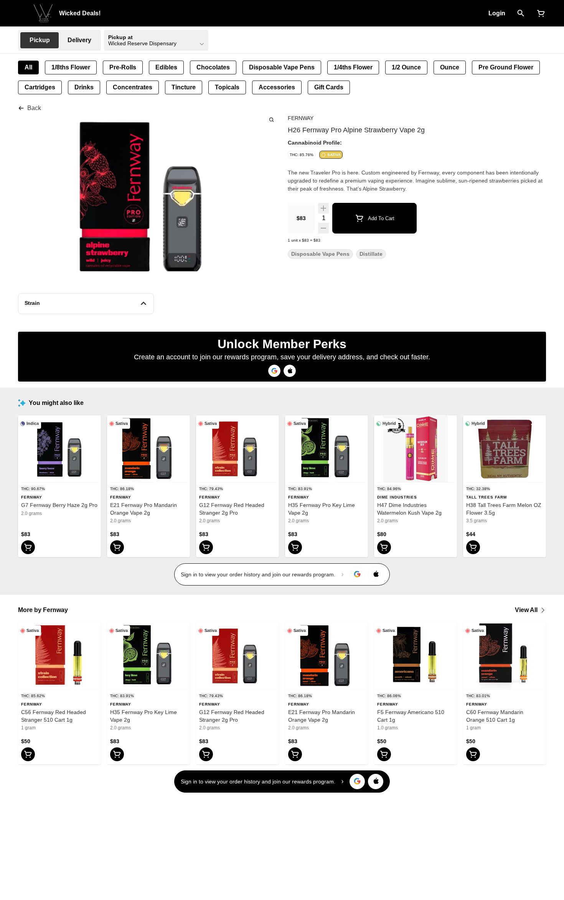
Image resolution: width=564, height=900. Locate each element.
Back (34, 108)
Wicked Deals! (80, 13)
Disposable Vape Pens (320, 254)
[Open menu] (22, 12)
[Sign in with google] (357, 574)
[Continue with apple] (290, 371)
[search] (271, 119)
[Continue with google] (274, 371)
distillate (371, 254)
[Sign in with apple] (375, 574)
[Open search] (521, 13)
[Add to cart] (28, 547)
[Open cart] (539, 13)
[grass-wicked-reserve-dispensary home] (43, 13)
